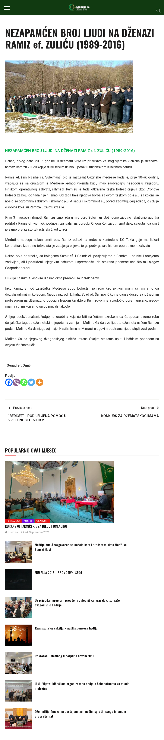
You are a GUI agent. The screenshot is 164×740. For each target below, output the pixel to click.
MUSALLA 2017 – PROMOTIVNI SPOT (58, 572)
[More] (39, 382)
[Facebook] (9, 382)
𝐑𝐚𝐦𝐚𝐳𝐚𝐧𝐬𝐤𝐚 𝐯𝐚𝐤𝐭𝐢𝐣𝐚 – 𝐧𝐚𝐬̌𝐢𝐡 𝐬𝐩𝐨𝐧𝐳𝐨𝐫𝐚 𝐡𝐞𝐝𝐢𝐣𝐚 (66, 628)
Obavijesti (42, 521)
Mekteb (28, 521)
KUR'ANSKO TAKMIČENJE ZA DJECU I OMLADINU (36, 526)
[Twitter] (31, 382)
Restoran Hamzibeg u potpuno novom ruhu (64, 655)
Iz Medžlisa (13, 521)
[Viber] (16, 382)
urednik (13, 532)
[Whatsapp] (24, 382)
